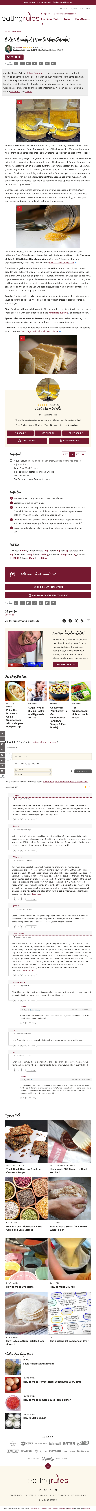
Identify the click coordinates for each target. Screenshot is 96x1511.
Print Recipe (76, 433)
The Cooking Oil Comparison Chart (69, 1341)
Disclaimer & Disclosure (38, 1508)
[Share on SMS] (2, 771)
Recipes (45, 14)
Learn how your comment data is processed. (65, 781)
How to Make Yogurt (34, 1418)
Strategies (17, 31)
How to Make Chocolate (20, 1286)
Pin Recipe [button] (20, 433)
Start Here (63, 9)
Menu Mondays (82, 19)
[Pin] (19, 102)
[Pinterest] (55, 1489)
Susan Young (19, 982)
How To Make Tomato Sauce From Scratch (47, 1399)
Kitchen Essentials (59, 1495)
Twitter (28, 91)
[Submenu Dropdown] (49, 13)
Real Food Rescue (86, 9)
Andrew (19, 48)
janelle (16, 826)
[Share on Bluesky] (34, 63)
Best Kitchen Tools (50, 19)
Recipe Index (16, 1495)
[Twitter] (50, 1489)
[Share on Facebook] (22, 63)
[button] (24, 48)
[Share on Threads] (41, 63)
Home (7, 31)
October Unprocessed (64, 14)
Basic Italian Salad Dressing (38, 1363)
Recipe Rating (20, 764)
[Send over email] (53, 63)
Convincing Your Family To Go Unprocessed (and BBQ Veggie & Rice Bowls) (58, 717)
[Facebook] (45, 1489)
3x (83, 454)
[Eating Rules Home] (20, 17)
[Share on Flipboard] (28, 63)
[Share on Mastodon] (47, 63)
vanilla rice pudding (58, 312)
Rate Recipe (48, 433)
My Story (74, 9)
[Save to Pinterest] (16, 63)
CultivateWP (87, 1508)
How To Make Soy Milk (62, 1286)
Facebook (15, 91)
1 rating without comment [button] (44, 742)
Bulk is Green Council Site (61, 262)
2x (77, 454)
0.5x (65, 454)
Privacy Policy (52, 1508)
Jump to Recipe (14, 57)
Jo (31, 1080)
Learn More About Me (65, 664)
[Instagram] (40, 1489)
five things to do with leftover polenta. (40, 331)
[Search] (41, 24)
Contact (71, 1508)
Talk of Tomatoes (35, 73)
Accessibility (63, 1508)
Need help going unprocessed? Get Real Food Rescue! (48, 2)
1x (72, 454)
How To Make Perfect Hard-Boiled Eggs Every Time (52, 1381)
